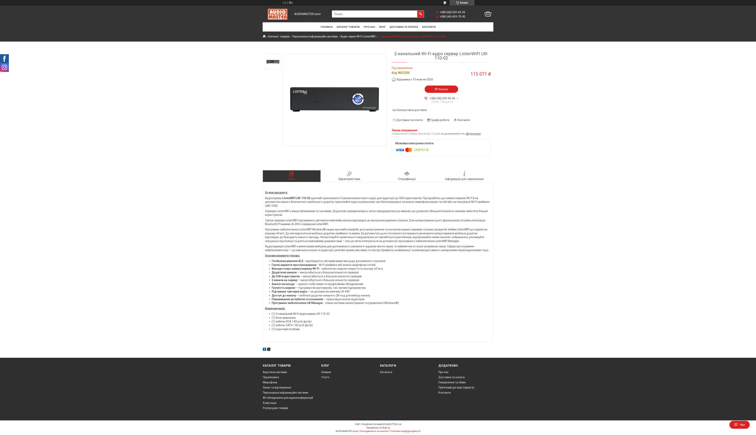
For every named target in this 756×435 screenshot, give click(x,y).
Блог (382, 26)
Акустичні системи (275, 372)
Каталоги (386, 372)
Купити (443, 89)
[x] (268, 349)
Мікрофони (270, 382)
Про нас (369, 26)
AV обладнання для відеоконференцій (288, 397)
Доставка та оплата (404, 26)
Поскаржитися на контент (374, 431)
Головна (327, 26)
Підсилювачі (271, 377)
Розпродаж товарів (275, 408)
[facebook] (264, 349)
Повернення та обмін (452, 382)
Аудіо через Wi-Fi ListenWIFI (357, 36)
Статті (325, 377)
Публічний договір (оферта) (456, 387)
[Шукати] (420, 14)
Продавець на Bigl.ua (378, 427)
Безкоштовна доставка (412, 110)
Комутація (269, 402)
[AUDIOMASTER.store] (277, 14)
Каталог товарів (348, 26)
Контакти (429, 26)
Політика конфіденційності (406, 431)
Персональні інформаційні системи (315, 36)
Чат (742, 424)
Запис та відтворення (277, 387)
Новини (326, 372)
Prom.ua (396, 424)
